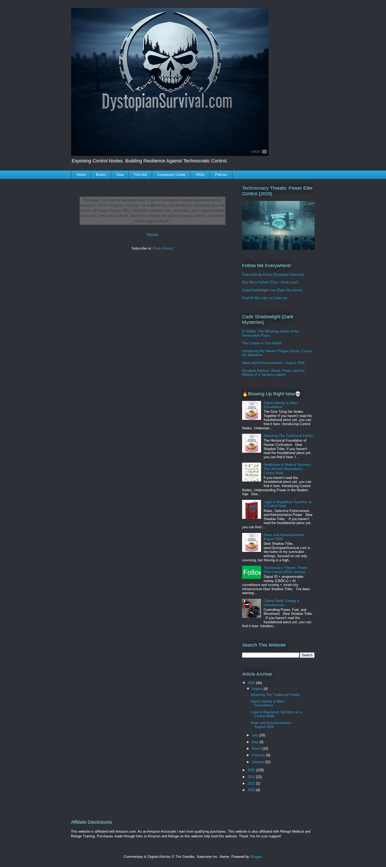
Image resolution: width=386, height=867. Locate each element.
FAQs (200, 175)
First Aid (140, 175)
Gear (120, 175)
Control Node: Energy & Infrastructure (282, 603)
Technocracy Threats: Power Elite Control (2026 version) (285, 570)
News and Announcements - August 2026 (273, 363)
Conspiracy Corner (171, 175)
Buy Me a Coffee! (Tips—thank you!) (270, 282)
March (257, 748)
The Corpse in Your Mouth (262, 343)
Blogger (256, 857)
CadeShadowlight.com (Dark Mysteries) (272, 290)
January (258, 762)
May (255, 742)
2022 (252, 783)
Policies (221, 175)
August (258, 689)
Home (81, 175)
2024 (252, 777)
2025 (252, 770)
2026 (252, 683)
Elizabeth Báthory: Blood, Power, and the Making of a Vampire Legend (273, 373)
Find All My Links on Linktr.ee (264, 298)
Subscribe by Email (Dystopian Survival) (273, 275)
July (255, 735)
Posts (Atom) (163, 248)
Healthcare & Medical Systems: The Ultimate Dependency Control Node (288, 469)
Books (101, 175)
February (259, 755)
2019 (252, 790)
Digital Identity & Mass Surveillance (281, 405)
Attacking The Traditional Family (288, 436)
